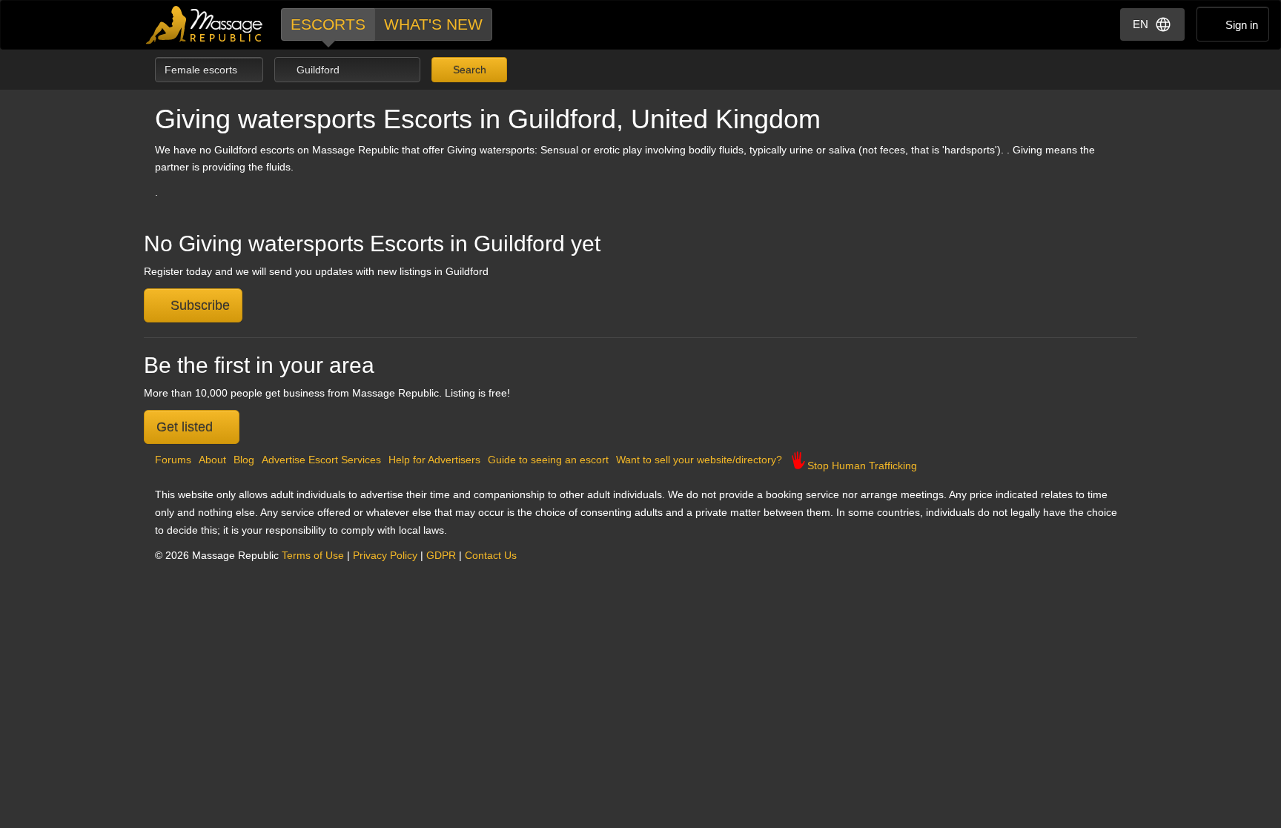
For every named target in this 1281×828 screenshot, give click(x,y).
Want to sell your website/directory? (699, 460)
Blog (244, 460)
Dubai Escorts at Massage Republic (205, 24)
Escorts (328, 24)
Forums (173, 460)
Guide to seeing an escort (548, 460)
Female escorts (202, 70)
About (212, 460)
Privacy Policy (385, 555)
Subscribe (198, 305)
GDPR (441, 555)
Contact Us (491, 555)
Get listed (186, 427)
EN (1140, 24)
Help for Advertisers (434, 460)
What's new (433, 24)
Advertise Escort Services (321, 460)
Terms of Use (313, 555)
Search (468, 70)
